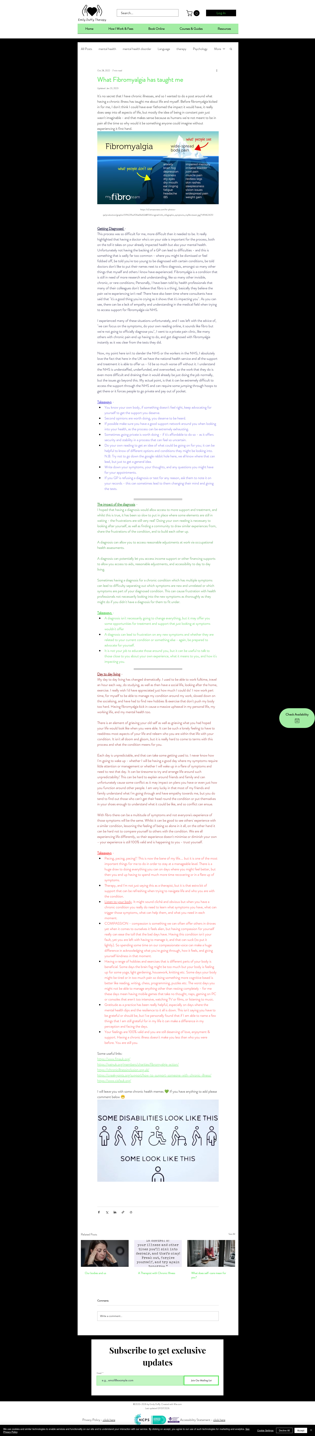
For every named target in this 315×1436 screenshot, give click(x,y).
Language (164, 49)
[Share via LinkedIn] (114, 1212)
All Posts (86, 49)
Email (99, 1373)
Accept (300, 1430)
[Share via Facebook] (98, 1212)
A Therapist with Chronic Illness (156, 1273)
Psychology (200, 49)
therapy (181, 49)
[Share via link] (123, 1212)
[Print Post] (131, 1212)
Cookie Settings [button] (265, 1430)
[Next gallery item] (215, 1140)
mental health (107, 49)
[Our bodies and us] (105, 1253)
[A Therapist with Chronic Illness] (158, 1253)
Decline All (284, 1430)
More (217, 49)
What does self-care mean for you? (208, 1275)
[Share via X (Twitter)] (106, 1212)
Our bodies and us (95, 1273)
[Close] (311, 1430)
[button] (193, 13)
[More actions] (217, 70)
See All (232, 1234)
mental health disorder (137, 49)
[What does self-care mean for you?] (211, 1253)
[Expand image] (158, 1141)
